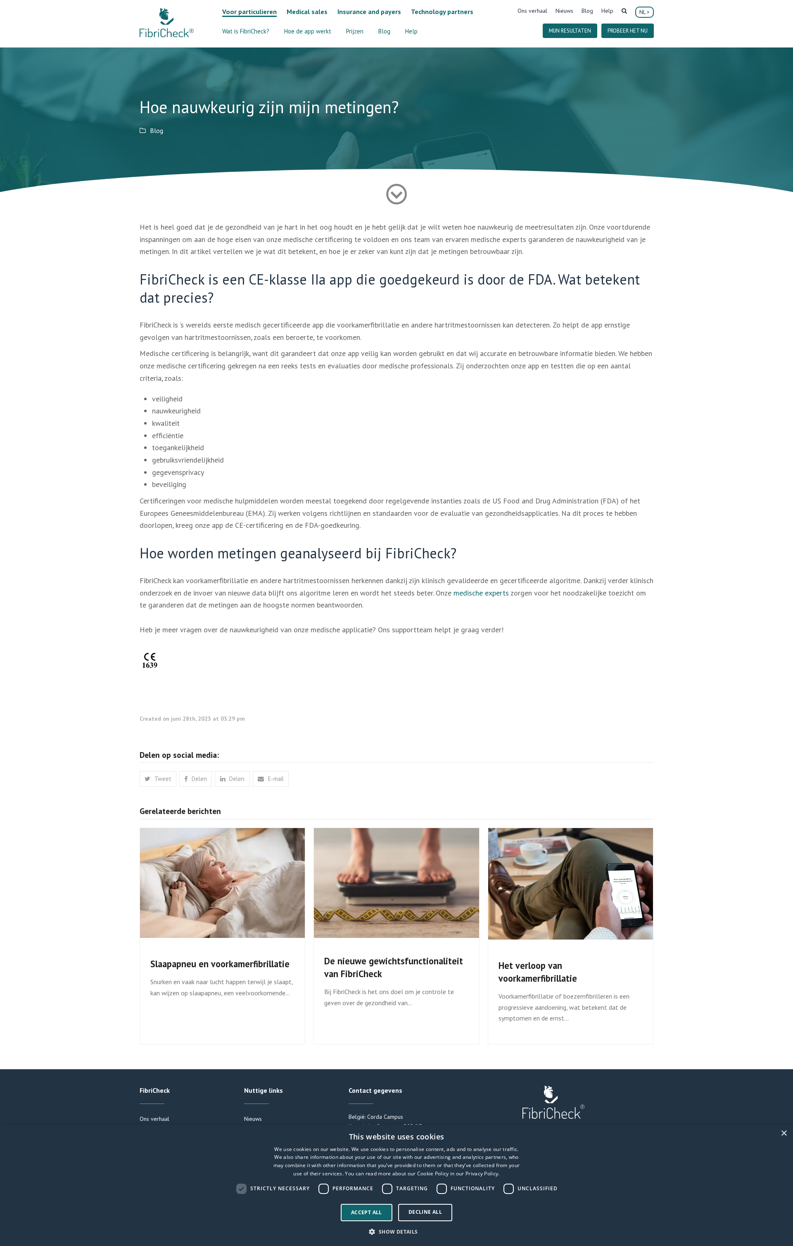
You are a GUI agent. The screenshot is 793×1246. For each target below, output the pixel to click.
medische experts (481, 593)
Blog (587, 10)
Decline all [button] (425, 1211)
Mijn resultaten (570, 30)
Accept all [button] (366, 1212)
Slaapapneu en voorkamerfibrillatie (220, 964)
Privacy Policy (481, 1173)
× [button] (784, 1133)
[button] (158, 779)
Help (607, 10)
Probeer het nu (628, 30)
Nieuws (564, 10)
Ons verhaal (532, 10)
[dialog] (396, 1185)
